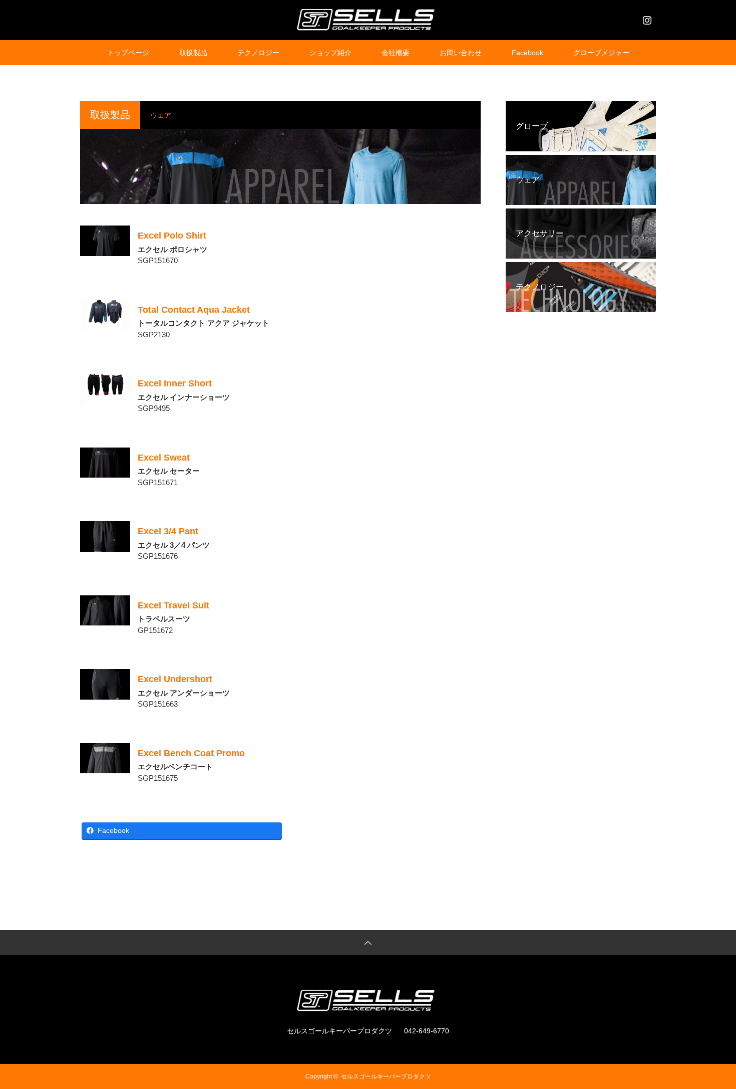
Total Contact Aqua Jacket (194, 310)
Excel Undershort (175, 679)
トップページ (128, 53)
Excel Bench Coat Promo (191, 753)
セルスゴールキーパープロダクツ (386, 1076)
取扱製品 (193, 53)
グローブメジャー (601, 53)
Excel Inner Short (175, 383)
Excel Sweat (164, 458)
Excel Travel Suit (173, 605)
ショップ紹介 (330, 53)
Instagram (645, 18)
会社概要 (396, 53)
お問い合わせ (461, 53)
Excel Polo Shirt (172, 236)
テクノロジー (258, 53)
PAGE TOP (711, 1045)
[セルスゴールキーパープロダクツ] (368, 20)
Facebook (527, 53)
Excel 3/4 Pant (168, 531)
